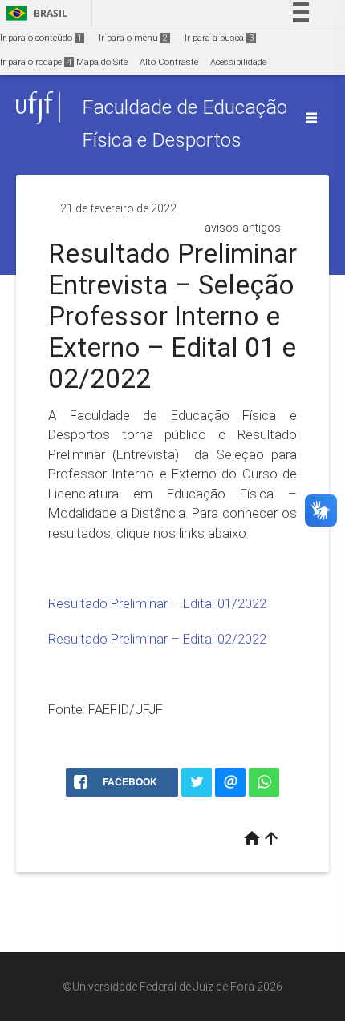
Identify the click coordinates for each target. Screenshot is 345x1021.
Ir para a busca (219, 38)
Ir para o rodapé (35, 62)
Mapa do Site (102, 62)
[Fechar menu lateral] (311, 118)
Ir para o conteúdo (41, 38)
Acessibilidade (238, 62)
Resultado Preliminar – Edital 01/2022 (157, 603)
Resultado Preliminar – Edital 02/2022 (157, 639)
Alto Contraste (169, 62)
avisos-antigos (243, 227)
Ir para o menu (133, 38)
